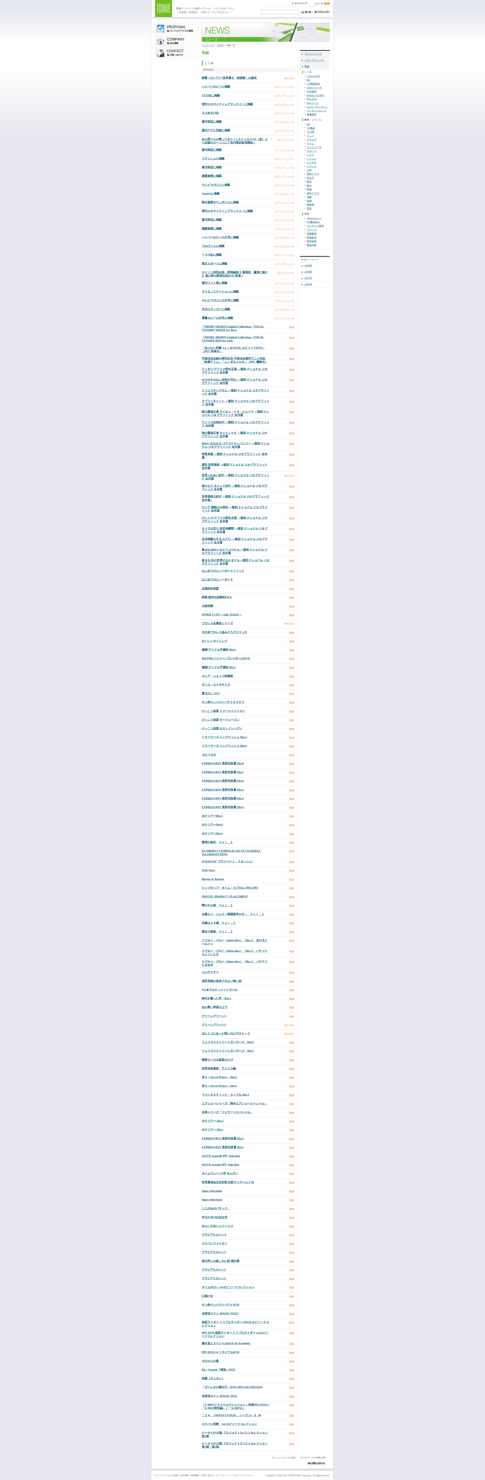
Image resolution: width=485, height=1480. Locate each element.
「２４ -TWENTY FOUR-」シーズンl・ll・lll (231, 1415)
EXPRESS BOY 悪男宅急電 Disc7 (223, 772)
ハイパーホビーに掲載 (216, 86)
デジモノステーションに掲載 (220, 291)
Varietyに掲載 (211, 193)
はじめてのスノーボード (217, 579)
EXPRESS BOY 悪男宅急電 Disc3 (223, 807)
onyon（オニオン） (317, 107)
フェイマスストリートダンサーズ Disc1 (228, 1050)
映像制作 (312, 114)
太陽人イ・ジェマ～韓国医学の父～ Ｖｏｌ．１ (233, 914)
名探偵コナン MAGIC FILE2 (220, 1313)
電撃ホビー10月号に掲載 (217, 317)
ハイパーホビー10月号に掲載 (220, 237)
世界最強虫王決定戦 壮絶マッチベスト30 (228, 1182)
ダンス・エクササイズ (216, 684)
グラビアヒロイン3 (214, 1252)
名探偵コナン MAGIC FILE (219, 1395)
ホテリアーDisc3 (212, 833)
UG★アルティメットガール (219, 989)
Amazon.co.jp (314, 218)
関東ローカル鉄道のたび (217, 1059)
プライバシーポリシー (242, 1475)
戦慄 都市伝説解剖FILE (217, 597)
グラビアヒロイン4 (214, 1234)
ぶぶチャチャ (210, 972)
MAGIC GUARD (315, 95)
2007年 (308, 278)
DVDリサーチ (314, 88)
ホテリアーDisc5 (212, 815)
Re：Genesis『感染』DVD (218, 1369)
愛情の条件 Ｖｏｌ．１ (217, 842)
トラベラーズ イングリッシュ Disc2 (224, 745)
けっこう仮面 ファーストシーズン (223, 710)
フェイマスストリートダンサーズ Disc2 (228, 1042)
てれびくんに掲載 (213, 245)
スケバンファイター (214, 1243)
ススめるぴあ (210, 112)
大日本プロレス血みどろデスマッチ (224, 632)
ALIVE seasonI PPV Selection (220, 1164)
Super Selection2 (212, 1190)
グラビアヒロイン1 (214, 1278)
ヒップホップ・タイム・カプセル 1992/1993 (230, 887)
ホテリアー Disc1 (213, 1129)
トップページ (208, 45)
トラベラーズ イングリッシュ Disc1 (224, 737)
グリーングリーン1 (214, 1024)
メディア (312, 166)
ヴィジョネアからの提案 (166, 1475)
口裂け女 (207, 1295)
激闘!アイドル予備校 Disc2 (219, 649)
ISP (308, 124)
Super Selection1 (212, 1199)
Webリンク (313, 103)
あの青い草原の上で (214, 1007)
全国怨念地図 (210, 588)
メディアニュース (314, 60)
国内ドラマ (313, 174)
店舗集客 (312, 233)
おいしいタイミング (214, 640)
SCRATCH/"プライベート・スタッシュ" (227, 861)
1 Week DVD (313, 76)
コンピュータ (314, 147)
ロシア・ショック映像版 (217, 675)
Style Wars (208, 870)
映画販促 (312, 237)
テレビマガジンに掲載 (216, 184)
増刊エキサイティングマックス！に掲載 (227, 104)
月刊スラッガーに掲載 (216, 309)
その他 (310, 132)
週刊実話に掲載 (212, 121)
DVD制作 (312, 91)
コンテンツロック (316, 110)
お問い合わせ (207, 1475)
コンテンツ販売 (315, 226)
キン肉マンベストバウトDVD (220, 1304)
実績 (306, 66)
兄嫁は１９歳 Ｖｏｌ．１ (219, 922)
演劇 (309, 197)
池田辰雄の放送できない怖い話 (222, 980)
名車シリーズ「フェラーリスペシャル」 (227, 1112)
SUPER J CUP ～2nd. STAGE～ (222, 614)
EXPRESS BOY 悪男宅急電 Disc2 (223, 1138)
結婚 (309, 201)
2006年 (308, 284)
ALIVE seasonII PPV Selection (221, 1155)
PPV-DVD (312, 99)
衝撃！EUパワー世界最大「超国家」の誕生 (229, 77)
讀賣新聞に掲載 (212, 175)
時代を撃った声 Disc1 (216, 998)
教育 (309, 181)
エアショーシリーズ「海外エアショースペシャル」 (234, 1103)
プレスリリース (313, 54)
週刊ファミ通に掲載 (214, 282)
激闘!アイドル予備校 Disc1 (219, 667)
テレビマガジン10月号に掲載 (220, 300)
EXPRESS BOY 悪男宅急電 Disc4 (223, 798)
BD (308, 80)
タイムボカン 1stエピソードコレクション (228, 1287)
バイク (310, 155)
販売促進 (312, 241)
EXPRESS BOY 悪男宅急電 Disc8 (223, 763)
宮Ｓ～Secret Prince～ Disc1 (219, 1085)
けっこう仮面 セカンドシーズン (222, 728)
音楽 (309, 208)
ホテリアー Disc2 (213, 1120)
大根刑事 (207, 605)
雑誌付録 (312, 245)
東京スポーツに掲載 (214, 263)
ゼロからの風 (210, 1360)
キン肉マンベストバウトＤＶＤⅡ (223, 702)
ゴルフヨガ (209, 754)
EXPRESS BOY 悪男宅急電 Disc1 (223, 1147)
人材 (309, 170)
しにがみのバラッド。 (216, 1208)
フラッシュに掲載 (213, 158)
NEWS (220, 45)
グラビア (312, 139)
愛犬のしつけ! (211, 693)
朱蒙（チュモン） (213, 1378)
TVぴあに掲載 (211, 95)
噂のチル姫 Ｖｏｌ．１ (217, 905)
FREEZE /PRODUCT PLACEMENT (225, 896)
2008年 (308, 272)
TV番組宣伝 (313, 222)
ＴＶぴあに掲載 (212, 254)
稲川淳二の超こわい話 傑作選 (220, 1260)
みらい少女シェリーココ (217, 1225)
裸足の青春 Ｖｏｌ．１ (217, 931)
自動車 (310, 204)
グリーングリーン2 (214, 1015)
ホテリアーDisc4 (212, 824)
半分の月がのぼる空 (214, 1217)
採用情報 (195, 1475)
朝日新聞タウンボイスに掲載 (220, 202)
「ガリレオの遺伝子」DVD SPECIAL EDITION (232, 1387)
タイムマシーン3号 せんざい (220, 1173)
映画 (309, 189)
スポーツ (312, 151)
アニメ (310, 135)
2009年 (308, 265)
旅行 (309, 185)
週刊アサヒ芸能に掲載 (216, 130)
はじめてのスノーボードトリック (223, 570)
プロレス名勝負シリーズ (217, 623)
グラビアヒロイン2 (214, 1269)
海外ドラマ (313, 193)
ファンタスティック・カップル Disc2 (225, 1094)
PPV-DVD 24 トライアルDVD (220, 1352)
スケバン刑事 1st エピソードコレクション (229, 1423)
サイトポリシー (223, 1475)
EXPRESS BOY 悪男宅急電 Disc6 (223, 780)
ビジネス (312, 162)
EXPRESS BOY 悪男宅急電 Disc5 (223, 789)
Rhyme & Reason (213, 879)
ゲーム (310, 143)
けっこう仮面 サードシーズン (220, 719)
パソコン (312, 159)
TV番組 (311, 128)
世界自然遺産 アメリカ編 (219, 1068)
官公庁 (310, 178)
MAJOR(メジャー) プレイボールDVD (226, 658)
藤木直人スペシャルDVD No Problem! (226, 1343)
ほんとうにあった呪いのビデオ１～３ (226, 1033)
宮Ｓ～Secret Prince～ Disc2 (219, 1077)
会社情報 (184, 1475)
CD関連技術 (313, 84)
